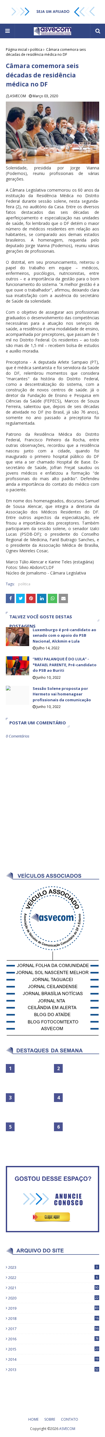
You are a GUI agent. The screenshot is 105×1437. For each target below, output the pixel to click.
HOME (33, 1419)
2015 (53, 1349)
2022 (53, 1277)
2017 (53, 1328)
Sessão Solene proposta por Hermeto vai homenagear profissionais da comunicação (62, 694)
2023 (53, 1267)
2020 (53, 1298)
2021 (53, 1287)
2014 (53, 1359)
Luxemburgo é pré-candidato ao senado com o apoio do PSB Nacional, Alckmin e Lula (64, 635)
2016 (53, 1338)
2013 (53, 1369)
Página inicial (16, 49)
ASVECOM (18, 95)
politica (36, 49)
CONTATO (69, 1419)
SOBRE (49, 1419)
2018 (53, 1318)
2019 (53, 1308)
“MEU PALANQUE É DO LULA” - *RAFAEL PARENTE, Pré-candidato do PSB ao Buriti (65, 664)
